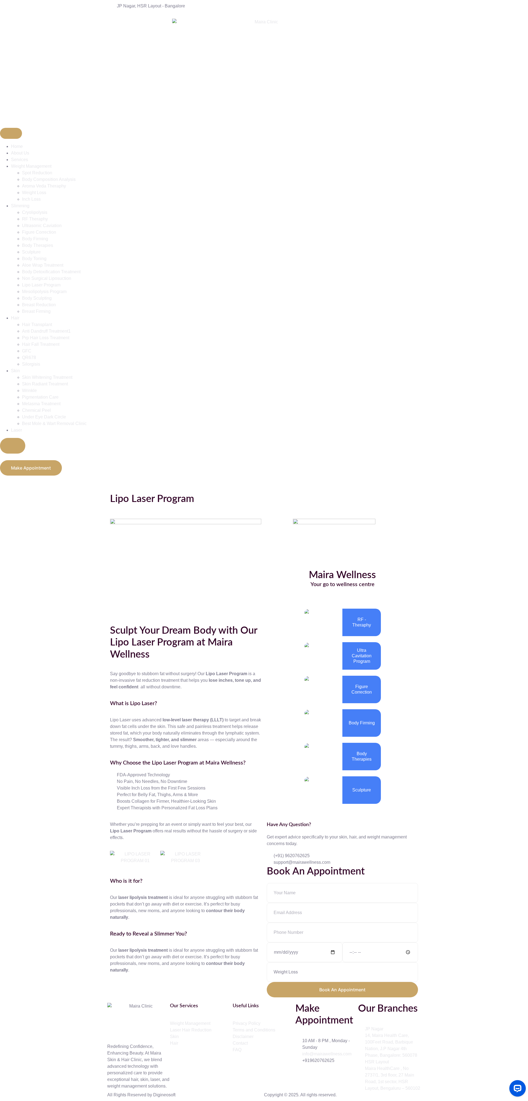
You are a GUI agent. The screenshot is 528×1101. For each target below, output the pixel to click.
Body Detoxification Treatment (51, 271)
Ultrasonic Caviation (42, 225)
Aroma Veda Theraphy (44, 186)
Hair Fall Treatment (40, 344)
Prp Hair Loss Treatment (45, 337)
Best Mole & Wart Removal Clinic (54, 423)
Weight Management (31, 166)
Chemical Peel (36, 410)
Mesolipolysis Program (44, 291)
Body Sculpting (37, 298)
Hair (15, 318)
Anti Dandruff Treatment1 (46, 331)
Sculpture (31, 252)
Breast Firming (36, 311)
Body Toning (34, 258)
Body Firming (35, 238)
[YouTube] (355, 596)
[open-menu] (11, 133)
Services (19, 159)
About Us (20, 153)
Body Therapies (37, 245)
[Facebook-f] (302, 1076)
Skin (15, 370)
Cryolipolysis (34, 212)
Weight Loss (34, 192)
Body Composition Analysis (49, 179)
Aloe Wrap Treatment (42, 265)
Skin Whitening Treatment (47, 377)
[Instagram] (342, 596)
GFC (26, 351)
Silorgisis (31, 364)
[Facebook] (329, 596)
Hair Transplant (37, 324)
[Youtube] (332, 1076)
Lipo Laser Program (41, 285)
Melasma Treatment (41, 403)
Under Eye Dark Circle (44, 417)
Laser (16, 430)
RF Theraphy (35, 219)
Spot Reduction (37, 172)
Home (17, 146)
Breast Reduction (39, 304)
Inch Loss (31, 199)
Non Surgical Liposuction (46, 278)
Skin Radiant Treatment (45, 384)
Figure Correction (39, 232)
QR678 (29, 357)
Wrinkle (29, 390)
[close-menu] (12, 446)
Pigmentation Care (40, 397)
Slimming (20, 205)
